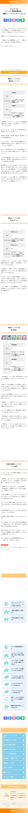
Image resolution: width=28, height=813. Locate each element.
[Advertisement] (14, 58)
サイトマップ (20, 805)
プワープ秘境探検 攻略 (11, 753)
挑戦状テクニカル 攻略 (11, 740)
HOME (10, 5)
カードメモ (16, 5)
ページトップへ (22, 722)
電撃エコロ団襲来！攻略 (11, 758)
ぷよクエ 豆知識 (9, 776)
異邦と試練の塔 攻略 (10, 749)
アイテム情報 (9, 767)
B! (10, 20)
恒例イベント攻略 (10, 763)
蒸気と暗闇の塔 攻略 (10, 744)
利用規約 (8, 805)
